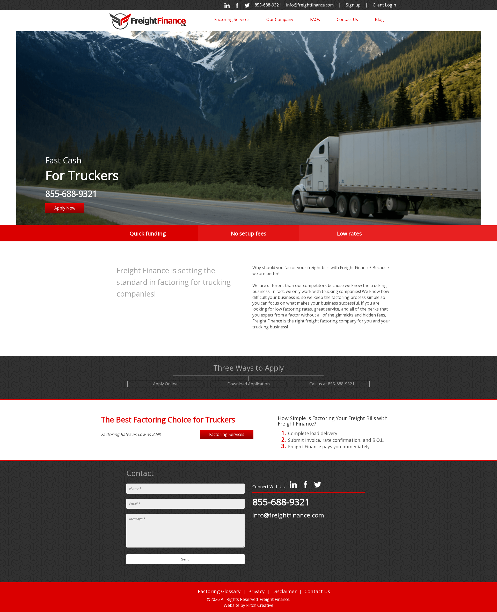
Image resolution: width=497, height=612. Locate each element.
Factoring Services (232, 19)
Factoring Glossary (219, 591)
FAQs (315, 19)
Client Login (384, 5)
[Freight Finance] (147, 21)
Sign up (353, 5)
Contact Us (347, 19)
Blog (379, 19)
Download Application (248, 384)
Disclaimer (284, 591)
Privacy (256, 591)
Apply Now (64, 208)
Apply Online (165, 384)
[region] (248, 128)
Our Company (279, 19)
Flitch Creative (259, 605)
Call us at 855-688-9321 (331, 384)
